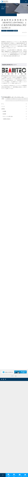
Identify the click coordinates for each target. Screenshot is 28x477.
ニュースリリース (10, 30)
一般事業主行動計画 (6, 118)
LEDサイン (14, 98)
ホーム (2, 103)
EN (15, 376)
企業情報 (2, 98)
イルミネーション (19, 99)
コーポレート (4, 30)
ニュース (3, 106)
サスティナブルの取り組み (8, 116)
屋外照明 (8, 98)
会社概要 (4, 111)
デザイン (25, 98)
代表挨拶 (4, 113)
